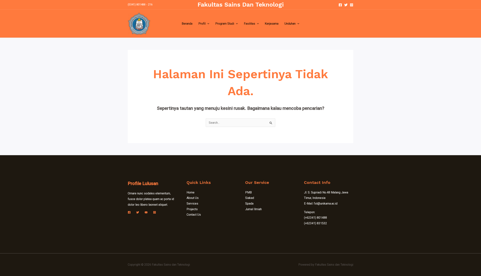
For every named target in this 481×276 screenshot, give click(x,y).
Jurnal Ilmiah (253, 209)
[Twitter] (346, 5)
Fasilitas (249, 23)
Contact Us (194, 214)
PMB (248, 192)
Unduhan (290, 23)
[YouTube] (146, 212)
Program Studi (224, 23)
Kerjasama (271, 23)
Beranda (187, 23)
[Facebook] (340, 5)
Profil (202, 23)
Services (192, 203)
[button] (207, 23)
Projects (192, 209)
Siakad (249, 198)
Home (190, 192)
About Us (193, 198)
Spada (249, 203)
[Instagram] (351, 5)
